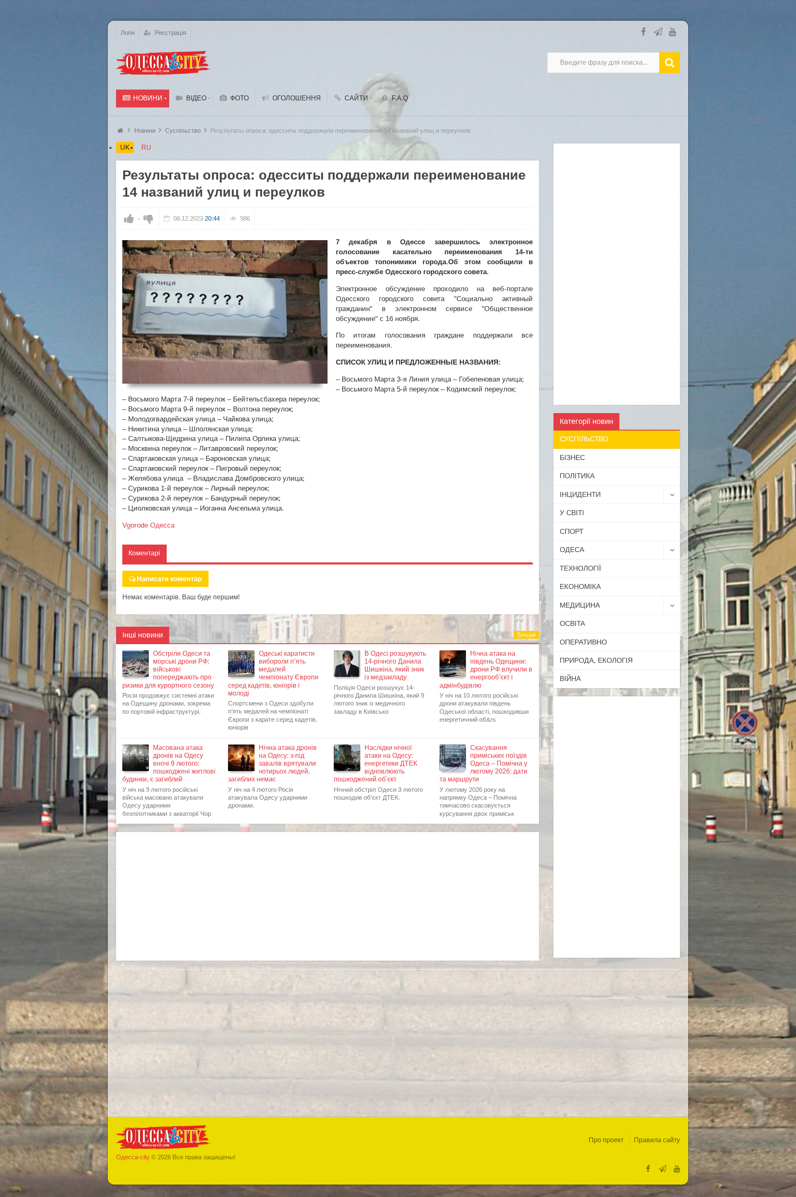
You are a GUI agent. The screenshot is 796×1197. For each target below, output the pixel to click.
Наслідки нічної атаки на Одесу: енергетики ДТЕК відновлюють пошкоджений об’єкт (375, 763)
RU (146, 147)
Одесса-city (133, 1157)
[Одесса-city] (163, 62)
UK (125, 147)
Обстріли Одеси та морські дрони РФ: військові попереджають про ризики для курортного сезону (168, 669)
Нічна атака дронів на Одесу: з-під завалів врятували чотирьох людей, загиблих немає (272, 763)
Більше (526, 635)
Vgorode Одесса (148, 525)
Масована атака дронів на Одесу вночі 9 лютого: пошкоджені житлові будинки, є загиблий (169, 763)
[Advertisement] (327, 896)
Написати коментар (169, 578)
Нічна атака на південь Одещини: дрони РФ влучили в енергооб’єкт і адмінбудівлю (485, 669)
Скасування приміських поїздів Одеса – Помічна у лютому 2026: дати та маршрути (483, 763)
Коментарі (144, 553)
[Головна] (121, 130)
